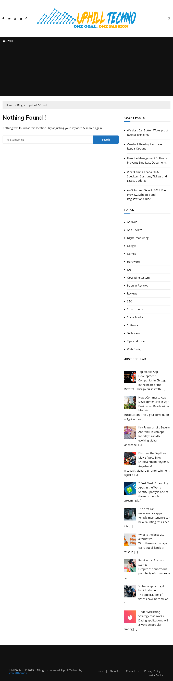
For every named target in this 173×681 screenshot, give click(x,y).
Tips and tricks (136, 341)
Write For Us (156, 675)
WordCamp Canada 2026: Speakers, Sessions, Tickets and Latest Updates (147, 176)
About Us (114, 671)
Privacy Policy (152, 671)
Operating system (138, 277)
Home (100, 671)
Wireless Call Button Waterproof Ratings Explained (147, 133)
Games (131, 253)
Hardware (133, 261)
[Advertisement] (86, 71)
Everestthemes (17, 673)
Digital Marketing (138, 237)
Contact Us (132, 671)
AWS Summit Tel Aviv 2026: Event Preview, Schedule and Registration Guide (147, 194)
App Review (134, 230)
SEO (129, 301)
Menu (9, 41)
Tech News (133, 333)
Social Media (135, 317)
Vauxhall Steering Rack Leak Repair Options (144, 146)
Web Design (134, 349)
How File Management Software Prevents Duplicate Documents (147, 160)
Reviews (132, 293)
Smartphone (135, 309)
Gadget (131, 245)
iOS (129, 269)
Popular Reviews (137, 285)
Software (132, 325)
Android (132, 222)
